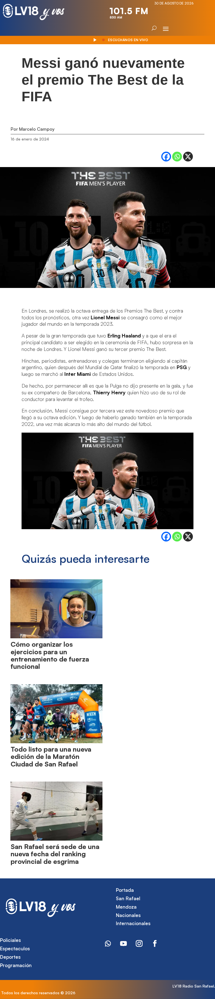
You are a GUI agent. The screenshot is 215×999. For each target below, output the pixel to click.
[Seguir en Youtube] (123, 943)
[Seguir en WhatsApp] (107, 943)
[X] (188, 156)
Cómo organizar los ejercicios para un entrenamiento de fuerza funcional (50, 655)
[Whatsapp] (177, 156)
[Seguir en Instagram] (139, 943)
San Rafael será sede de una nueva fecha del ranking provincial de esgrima (55, 854)
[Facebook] (166, 156)
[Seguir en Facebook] (155, 943)
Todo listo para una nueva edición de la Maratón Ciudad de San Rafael (51, 756)
